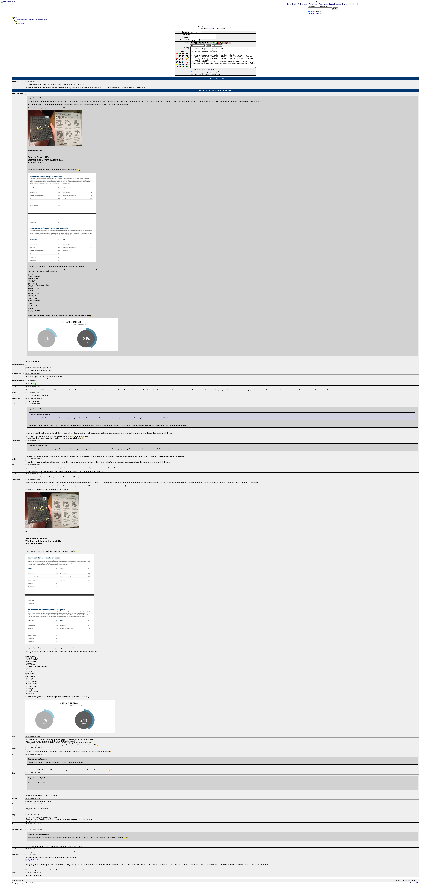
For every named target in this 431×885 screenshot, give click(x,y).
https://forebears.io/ (31, 859)
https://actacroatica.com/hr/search (36, 861)
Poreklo (21, 23)
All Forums (17, 18)
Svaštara (20, 21)
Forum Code (206, 69)
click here (212, 29)
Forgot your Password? (315, 13)
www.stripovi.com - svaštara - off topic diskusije (31, 20)
